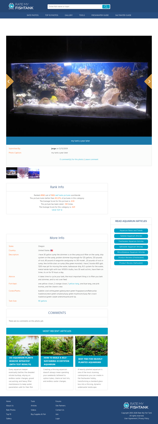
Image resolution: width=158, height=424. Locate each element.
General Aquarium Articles (131, 236)
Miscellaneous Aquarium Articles (131, 252)
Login (58, 418)
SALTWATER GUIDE (123, 15)
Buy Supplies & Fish (38, 414)
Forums (58, 401)
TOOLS (82, 15)
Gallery (8, 418)
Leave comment (91, 159)
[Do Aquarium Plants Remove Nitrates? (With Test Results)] (22, 346)
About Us (9, 405)
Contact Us (60, 410)
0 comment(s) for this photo (71, 159)
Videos (33, 410)
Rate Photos (10, 410)
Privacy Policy (144, 418)
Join (57, 414)
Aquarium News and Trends (131, 230)
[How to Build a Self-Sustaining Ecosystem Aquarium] (57, 346)
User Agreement (130, 418)
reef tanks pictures (63, 195)
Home (8, 401)
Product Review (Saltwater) (131, 263)
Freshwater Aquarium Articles (131, 241)
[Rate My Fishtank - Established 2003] (22, 6)
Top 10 (8, 414)
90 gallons (42, 301)
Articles (34, 405)
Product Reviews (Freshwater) (131, 257)
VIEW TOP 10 (57, 210)
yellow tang (74, 283)
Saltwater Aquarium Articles (131, 246)
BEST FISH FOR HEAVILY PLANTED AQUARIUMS (90, 360)
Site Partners (60, 405)
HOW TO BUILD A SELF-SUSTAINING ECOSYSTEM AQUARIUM (56, 361)
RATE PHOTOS (33, 15)
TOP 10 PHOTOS (51, 15)
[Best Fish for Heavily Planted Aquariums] (91, 346)
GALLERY (69, 15)
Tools (33, 401)
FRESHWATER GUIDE (100, 15)
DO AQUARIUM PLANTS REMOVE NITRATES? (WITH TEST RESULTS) (21, 361)
